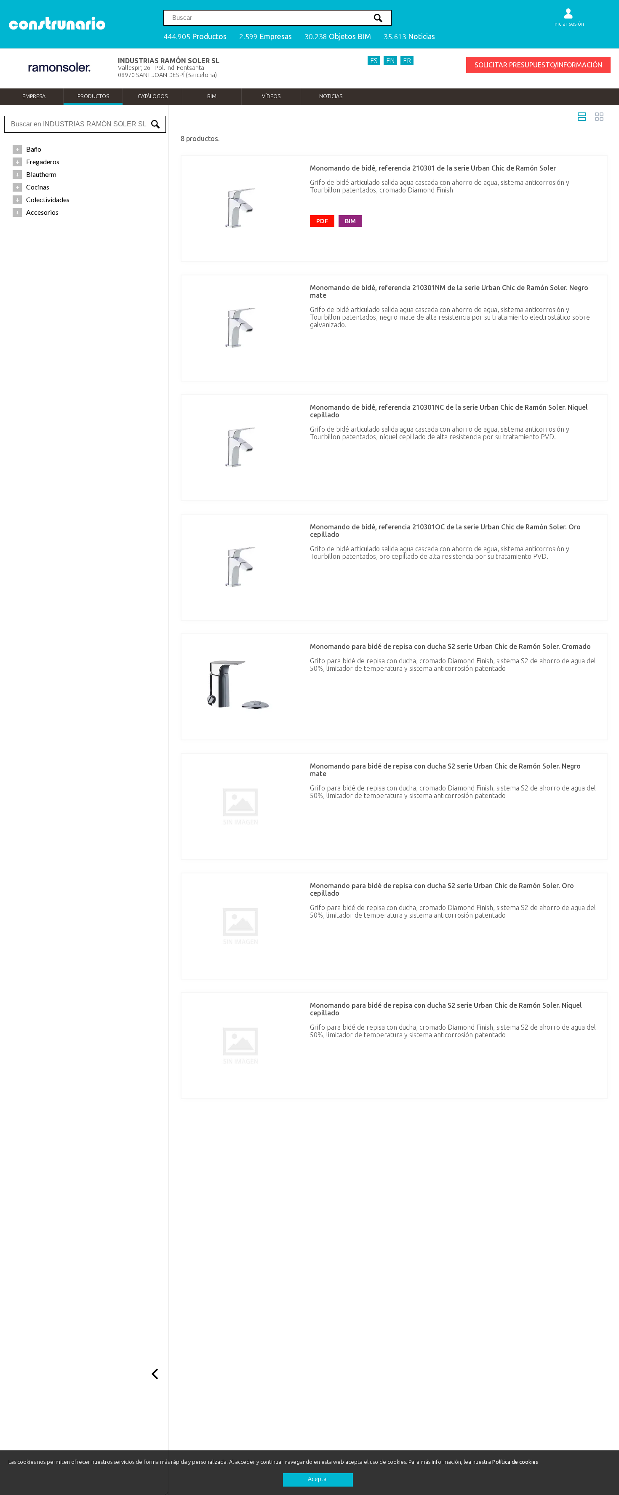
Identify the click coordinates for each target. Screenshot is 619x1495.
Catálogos (153, 96)
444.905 (195, 36)
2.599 (265, 36)
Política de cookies (515, 1462)
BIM (211, 96)
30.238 (337, 36)
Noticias (330, 96)
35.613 (409, 36)
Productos (93, 96)
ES (374, 60)
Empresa (33, 96)
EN (390, 60)
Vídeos (271, 96)
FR (407, 60)
